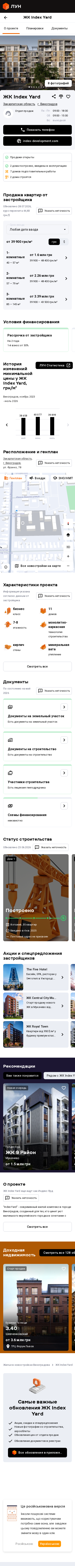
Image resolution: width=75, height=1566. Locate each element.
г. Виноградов (47, 104)
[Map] (37, 523)
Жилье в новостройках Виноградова (26, 1364)
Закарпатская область (19, 104)
